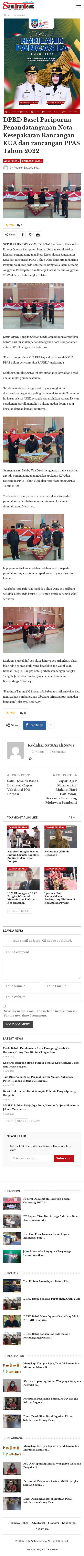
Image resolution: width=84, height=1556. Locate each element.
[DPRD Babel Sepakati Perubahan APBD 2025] (12, 1303)
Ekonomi (53, 1523)
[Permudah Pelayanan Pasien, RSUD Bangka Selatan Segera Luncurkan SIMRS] (12, 1403)
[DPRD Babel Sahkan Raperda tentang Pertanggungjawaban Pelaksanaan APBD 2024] (12, 1338)
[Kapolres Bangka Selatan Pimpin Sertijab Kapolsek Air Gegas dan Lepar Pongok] (23, 836)
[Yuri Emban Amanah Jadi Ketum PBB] (12, 1285)
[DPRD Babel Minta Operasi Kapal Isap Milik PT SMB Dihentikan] (12, 1321)
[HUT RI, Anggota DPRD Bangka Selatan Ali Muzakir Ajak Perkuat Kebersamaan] (23, 878)
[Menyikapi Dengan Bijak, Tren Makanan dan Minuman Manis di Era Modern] (12, 1368)
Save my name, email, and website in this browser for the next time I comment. (40, 1013)
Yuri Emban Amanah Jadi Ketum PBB (46, 1281)
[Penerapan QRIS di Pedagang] (60, 836)
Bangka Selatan (32, 161)
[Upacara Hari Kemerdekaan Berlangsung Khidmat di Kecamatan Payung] (60, 878)
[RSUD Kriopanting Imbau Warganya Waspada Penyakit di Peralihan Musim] (12, 1386)
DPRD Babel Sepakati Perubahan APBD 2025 (51, 1298)
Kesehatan (68, 1523)
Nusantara (42, 1529)
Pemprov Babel (18, 1523)
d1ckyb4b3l (50, 1549)
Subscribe (63, 1158)
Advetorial (11, 161)
